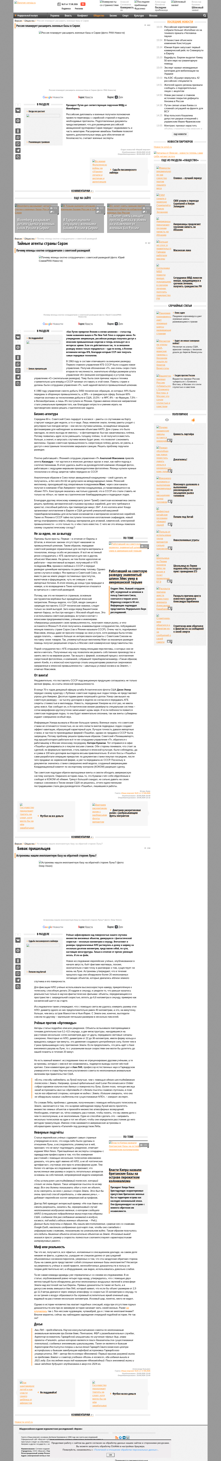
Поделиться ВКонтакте (18, 110)
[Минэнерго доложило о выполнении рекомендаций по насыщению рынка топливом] (163, 518)
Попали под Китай (37, 971)
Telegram (120, 1437)
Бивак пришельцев (38, 368)
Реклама (79, 8)
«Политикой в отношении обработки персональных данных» (125, 1449)
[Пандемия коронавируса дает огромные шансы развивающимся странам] (163, 351)
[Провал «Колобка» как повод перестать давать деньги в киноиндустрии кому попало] (163, 487)
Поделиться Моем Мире (18, 120)
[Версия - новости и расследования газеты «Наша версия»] (35, 8)
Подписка (66, 8)
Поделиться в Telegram (18, 150)
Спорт (125, 15)
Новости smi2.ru (24, 1422)
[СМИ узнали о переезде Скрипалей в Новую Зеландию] (163, 231)
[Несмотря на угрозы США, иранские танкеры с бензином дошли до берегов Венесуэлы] (163, 382)
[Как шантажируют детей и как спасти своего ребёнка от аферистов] (27, 1393)
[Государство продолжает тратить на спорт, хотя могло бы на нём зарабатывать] (27, 816)
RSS (116, 1437)
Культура (139, 15)
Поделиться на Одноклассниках (18, 131)
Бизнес (113, 15)
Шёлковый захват (197, 9)
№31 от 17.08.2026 (70, 4)
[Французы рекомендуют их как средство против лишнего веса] (163, 206)
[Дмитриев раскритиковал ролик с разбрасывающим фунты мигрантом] (99, 813)
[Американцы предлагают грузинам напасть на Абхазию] (163, 255)
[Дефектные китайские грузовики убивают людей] (163, 545)
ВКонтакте (124, 1437)
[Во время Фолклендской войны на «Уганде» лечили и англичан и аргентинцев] (99, 171)
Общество (99, 15)
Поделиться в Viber (18, 144)
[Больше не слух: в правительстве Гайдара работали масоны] (163, 278)
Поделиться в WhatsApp (18, 137)
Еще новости (180, 134)
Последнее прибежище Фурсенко (161, 10)
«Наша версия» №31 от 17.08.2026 (135, 793)
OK (110, 1455)
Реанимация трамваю (39, 141)
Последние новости (180, 22)
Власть (68, 15)
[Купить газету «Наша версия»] (59, 4)
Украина (54, 15)
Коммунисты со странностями (127, 10)
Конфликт (82, 15)
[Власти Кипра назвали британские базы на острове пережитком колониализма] (128, 1154)
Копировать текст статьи (18, 156)
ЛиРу (127, 1437)
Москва (153, 15)
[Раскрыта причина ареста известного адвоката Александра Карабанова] (163, 627)
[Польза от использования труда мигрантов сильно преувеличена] (163, 568)
